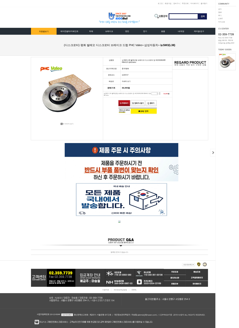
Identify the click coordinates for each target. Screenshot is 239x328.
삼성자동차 (151, 45)
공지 (220, 9)
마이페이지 (194, 3)
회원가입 (168, 3)
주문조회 (185, 3)
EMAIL (134, 290)
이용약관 (105, 290)
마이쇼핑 (221, 22)
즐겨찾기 (204, 3)
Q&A (220, 12)
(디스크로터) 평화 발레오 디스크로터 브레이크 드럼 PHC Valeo (103, 45)
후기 (220, 15)
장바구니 (176, 3)
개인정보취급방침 (120, 290)
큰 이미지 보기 (68, 124)
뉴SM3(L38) (167, 45)
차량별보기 (44, 31)
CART (220, 19)
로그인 (160, 3)
